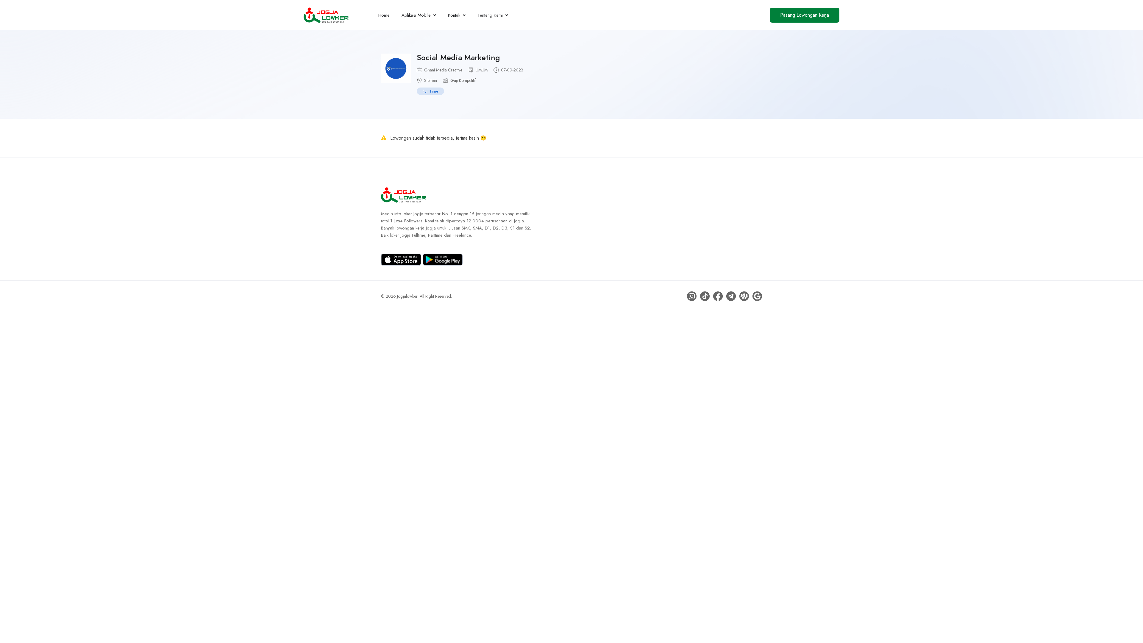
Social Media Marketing (458, 57)
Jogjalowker (407, 296)
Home (384, 15)
